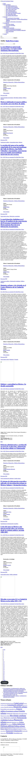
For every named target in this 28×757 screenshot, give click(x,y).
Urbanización (17, 731)
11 (3, 663)
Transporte (9, 731)
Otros (7, 32)
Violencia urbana (3, 733)
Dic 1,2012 (3, 53)
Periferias (11, 720)
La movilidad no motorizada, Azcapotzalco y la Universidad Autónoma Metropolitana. (11, 48)
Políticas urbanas (19, 726)
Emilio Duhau (6, 207)
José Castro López (7, 511)
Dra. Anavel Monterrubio (11, 12)
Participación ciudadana (15, 281)
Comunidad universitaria (8, 97)
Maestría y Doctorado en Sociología (13, 21)
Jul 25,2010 (3, 603)
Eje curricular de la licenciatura (12, 18)
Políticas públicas (7, 726)
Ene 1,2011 (3, 487)
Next (4, 680)
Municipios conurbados (15, 216)
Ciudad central (6, 359)
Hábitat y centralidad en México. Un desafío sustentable (13, 385)
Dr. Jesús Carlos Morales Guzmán (13, 13)
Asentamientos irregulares (5, 703)
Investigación (6, 23)
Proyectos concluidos (10, 25)
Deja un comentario (10, 53)
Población (11, 359)
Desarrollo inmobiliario (8, 707)
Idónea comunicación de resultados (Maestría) (16, 30)
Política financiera (9, 724)
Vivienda (16, 359)
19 (3, 672)
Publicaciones (6, 26)
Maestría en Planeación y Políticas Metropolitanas (14, 82)
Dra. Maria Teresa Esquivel (12, 7)
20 (3, 674)
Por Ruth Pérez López (19, 53)
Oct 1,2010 (3, 535)
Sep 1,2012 (3, 229)
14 (3, 666)
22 (3, 676)
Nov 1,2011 (3, 451)
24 (3, 679)
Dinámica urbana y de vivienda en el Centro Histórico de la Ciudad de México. (13, 287)
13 (3, 665)
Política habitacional (18, 724)
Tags (2, 97)
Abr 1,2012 (3, 388)
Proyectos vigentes (10, 24)
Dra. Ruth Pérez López (11, 14)
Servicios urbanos (12, 729)
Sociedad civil (20, 729)
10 (3, 661)
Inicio (4, 3)
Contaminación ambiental (8, 478)
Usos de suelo (24, 731)
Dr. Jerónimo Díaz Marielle (12, 15)
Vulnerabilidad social (17, 733)
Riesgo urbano (4, 729)
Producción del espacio (6, 727)
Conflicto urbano (4, 705)
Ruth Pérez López (12, 41)
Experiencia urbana (12, 711)
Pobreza (18, 722)
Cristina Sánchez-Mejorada (9, 469)
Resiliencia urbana (22, 727)
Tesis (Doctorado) (10, 31)
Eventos (5, 34)
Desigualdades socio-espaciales (7, 709)
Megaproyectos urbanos (5, 715)
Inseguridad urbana (14, 142)
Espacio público (6, 142)
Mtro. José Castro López (11, 9)
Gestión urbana (6, 216)
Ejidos (15, 709)
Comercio (25, 703)
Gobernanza (15, 713)
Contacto (4, 682)
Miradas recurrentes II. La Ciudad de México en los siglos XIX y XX (14, 600)
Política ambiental (13, 574)
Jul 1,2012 (3, 291)
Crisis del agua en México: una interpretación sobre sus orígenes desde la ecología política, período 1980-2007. (12, 529)
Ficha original (6, 93)
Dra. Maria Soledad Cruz (11, 5)
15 (3, 668)
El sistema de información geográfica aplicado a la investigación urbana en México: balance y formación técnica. (14, 483)
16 (3, 669)
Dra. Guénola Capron (10, 10)
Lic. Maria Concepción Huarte (12, 8)
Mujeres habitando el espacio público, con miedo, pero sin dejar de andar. (14, 103)
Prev (4, 649)
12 (3, 664)
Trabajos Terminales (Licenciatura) (13, 29)
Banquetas (12, 703)
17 (3, 670)
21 (3, 675)
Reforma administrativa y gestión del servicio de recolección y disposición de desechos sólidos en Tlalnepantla (13, 446)
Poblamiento (13, 722)
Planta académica (7, 4)
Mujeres (20, 142)
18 (3, 671)
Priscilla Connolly (7, 88)
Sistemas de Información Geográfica (10, 523)
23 (3, 677)
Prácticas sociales (15, 727)
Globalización (9, 713)
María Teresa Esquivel (8, 133)
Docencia (5, 16)
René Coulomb (6, 350)
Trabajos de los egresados (8, 27)
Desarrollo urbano (20, 707)
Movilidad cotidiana (18, 97)
